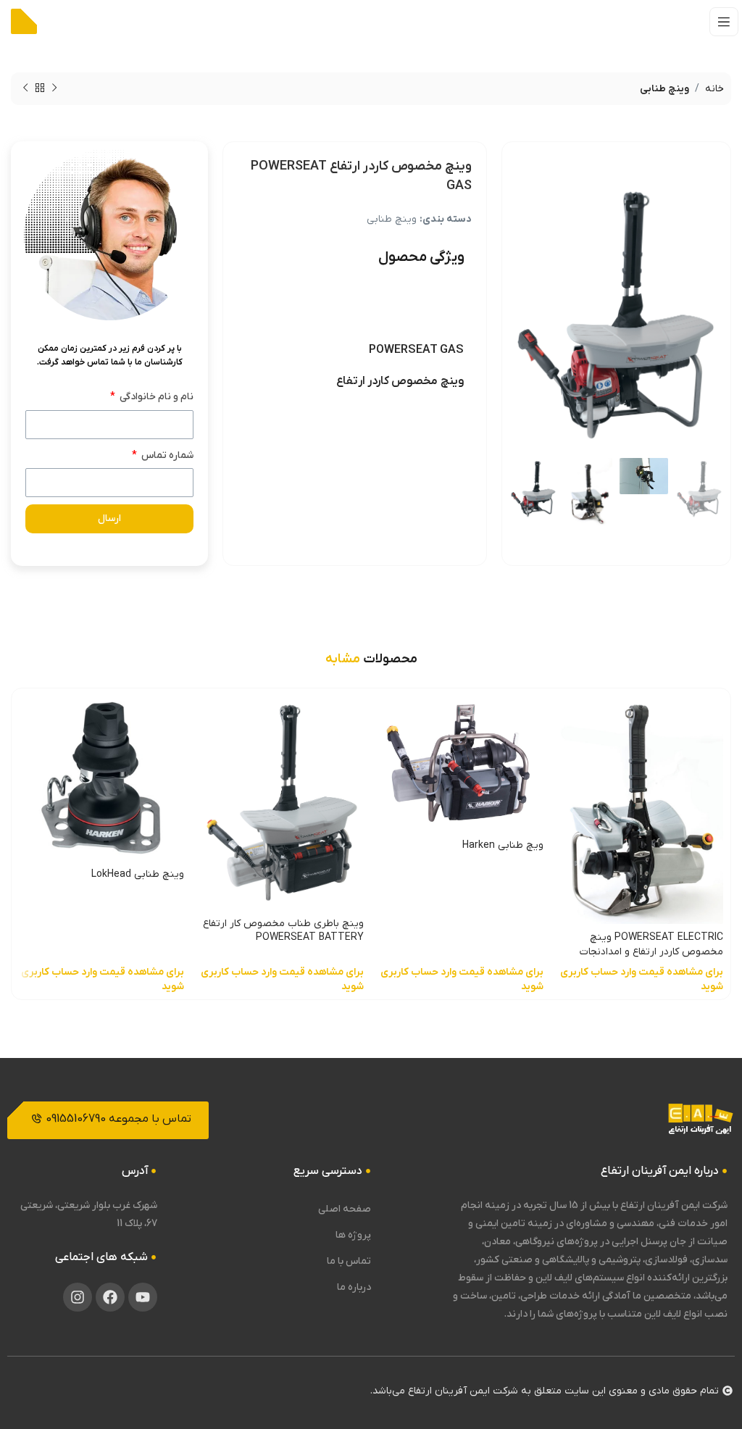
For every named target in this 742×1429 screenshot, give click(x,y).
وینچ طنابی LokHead (137, 874)
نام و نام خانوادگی (155, 397)
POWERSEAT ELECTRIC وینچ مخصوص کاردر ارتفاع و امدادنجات (651, 944)
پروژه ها (353, 1235)
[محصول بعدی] (25, 88)
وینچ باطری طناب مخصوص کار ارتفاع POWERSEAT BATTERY (283, 931)
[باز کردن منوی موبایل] (723, 21)
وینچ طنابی (664, 89)
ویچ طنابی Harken (502, 845)
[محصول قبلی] (54, 88)
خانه (714, 89)
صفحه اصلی (344, 1209)
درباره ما (354, 1287)
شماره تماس (166, 455)
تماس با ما (349, 1261)
